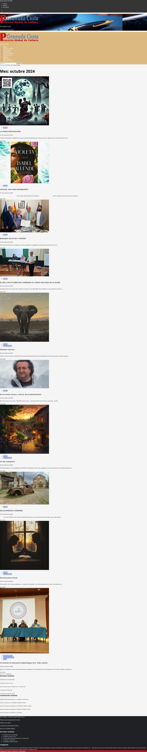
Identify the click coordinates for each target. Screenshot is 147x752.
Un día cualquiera (7, 461)
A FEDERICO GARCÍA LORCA (7, 693)
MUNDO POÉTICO (8, 54)
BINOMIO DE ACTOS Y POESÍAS (13, 238)
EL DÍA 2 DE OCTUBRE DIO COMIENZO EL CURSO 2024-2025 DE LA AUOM (30, 282)
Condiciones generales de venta (9, 726)
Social (35, 749)
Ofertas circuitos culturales (139, 748)
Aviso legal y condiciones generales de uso (12, 717)
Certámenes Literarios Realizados (53, 748)
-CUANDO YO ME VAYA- (6, 690)
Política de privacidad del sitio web (10, 720)
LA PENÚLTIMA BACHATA (10, 131)
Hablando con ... (87, 748)
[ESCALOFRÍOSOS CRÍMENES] (24, 504)
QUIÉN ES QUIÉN (8, 49)
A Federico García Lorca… (6, 683)
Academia (2, 748)
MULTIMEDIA (7, 50)
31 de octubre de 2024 (6, 135)
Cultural (5, 128)
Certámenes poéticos (67, 748)
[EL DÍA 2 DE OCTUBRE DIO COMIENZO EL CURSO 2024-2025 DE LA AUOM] (24, 276)
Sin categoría (30, 749)
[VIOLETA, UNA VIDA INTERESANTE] (24, 183)
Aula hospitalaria (8, 656)
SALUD (5, 659)
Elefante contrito (7, 349)
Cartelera (30, 748)
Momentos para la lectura (98, 748)
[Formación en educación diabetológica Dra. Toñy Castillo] (24, 653)
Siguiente (9, 674)
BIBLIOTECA (6, 59)
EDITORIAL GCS (7, 55)
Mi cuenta (6, 7)
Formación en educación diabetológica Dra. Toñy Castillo (24, 663)
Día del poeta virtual (9, 578)
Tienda (5, 5)
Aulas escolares (18, 748)
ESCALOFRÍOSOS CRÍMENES (11, 510)
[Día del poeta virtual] (24, 569)
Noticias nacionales (8, 657)
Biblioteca (25, 748)
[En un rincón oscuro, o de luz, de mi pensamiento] (24, 388)
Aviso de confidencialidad (7, 728)
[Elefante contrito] (24, 341)
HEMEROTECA (7, 52)
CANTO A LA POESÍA (16, 712)
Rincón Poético (19, 749)
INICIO (5, 47)
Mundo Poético (7, 346)
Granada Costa (5, 26)
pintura (9, 749)
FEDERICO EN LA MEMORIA (7, 679)
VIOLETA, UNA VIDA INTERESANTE (14, 189)
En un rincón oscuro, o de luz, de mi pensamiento (20, 394)
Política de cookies (5, 723)
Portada (2, 65)
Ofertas (130, 748)
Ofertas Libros (3, 749)
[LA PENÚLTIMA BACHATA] (24, 125)
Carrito (5, 4)
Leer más (2, 141)
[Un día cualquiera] (24, 453)
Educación (80, 748)
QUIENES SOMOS (8, 60)
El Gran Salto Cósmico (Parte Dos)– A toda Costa (12, 686)
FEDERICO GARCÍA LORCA (23, 709)
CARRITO (5, 57)
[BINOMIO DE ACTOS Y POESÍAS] (24, 232)
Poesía (13, 749)
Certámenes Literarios (38, 748)
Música (115, 748)
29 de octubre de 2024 (6, 286)
